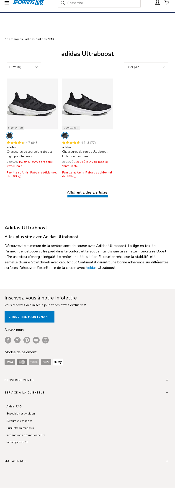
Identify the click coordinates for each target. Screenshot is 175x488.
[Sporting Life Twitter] (17, 340)
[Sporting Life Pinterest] (26, 340)
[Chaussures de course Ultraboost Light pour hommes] (87, 104)
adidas (30, 39)
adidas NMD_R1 (48, 39)
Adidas (91, 267)
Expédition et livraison (20, 413)
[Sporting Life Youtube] (36, 340)
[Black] (9, 135)
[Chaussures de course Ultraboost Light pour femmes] (32, 104)
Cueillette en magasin (20, 428)
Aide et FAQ (14, 406)
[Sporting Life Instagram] (45, 340)
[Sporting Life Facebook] (8, 340)
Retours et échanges (19, 421)
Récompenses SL (17, 442)
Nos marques (14, 39)
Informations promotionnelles (25, 435)
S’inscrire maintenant (29, 317)
